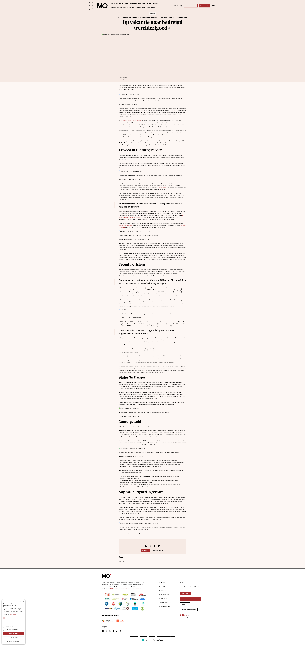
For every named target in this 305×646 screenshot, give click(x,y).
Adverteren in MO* (164, 606)
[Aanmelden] (181, 6)
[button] (13, 641)
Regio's (119, 7)
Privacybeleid (134, 636)
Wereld (121, 562)
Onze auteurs (163, 598)
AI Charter (152, 636)
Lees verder (13, 614)
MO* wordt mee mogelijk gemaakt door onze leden (126, 588)
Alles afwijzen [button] (13, 638)
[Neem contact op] (175, 6)
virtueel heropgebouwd (126, 225)
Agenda (144, 7)
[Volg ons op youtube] (92, 9)
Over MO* (162, 587)
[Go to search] (178, 6)
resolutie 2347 (163, 187)
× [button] (23, 601)
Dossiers (138, 7)
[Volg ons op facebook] (89, 2)
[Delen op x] (150, 546)
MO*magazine (151, 7)
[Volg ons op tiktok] (89, 9)
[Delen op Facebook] (146, 546)
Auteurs (131, 7)
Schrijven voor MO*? (165, 602)
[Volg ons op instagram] (92, 2)
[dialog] (13, 621)
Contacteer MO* (164, 594)
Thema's (125, 7)
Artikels (113, 7)
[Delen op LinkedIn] (155, 546)
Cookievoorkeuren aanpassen (166, 636)
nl (213, 6)
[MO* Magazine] (103, 6)
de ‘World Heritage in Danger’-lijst (131, 120)
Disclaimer (143, 636)
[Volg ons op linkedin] (92, 5)
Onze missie (162, 590)
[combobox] (21, 601)
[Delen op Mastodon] (159, 546)
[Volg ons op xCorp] (89, 5)
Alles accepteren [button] (13, 633)
